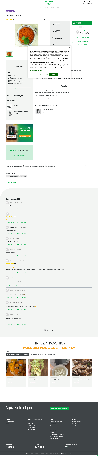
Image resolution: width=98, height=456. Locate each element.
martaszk (12, 214)
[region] (49, 62)
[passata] (16, 367)
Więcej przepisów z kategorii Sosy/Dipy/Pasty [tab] (17, 354)
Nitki (10, 382)
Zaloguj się (30, 423)
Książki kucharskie (54, 428)
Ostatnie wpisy (31, 429)
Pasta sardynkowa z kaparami (81, 380)
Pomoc (70, 453)
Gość (84, 30)
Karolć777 (12, 278)
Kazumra (12, 227)
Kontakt (36, 453)
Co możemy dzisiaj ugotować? (57, 434)
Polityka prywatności (54, 453)
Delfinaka (33, 382)
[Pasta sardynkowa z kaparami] (82, 367)
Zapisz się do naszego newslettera (59, 408)
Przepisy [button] (41, 7)
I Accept (54, 74)
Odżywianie (53, 430)
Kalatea (55, 382)
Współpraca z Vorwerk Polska (57, 436)
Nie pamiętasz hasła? (33, 427)
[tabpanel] (49, 376)
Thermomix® (53, 423)
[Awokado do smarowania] (38, 367)
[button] (84, 2)
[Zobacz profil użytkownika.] (77, 32)
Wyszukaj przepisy (10, 421)
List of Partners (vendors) (36, 70)
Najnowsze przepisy (10, 425)
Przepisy (8, 419)
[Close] (69, 47)
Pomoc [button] (57, 7)
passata (9, 380)
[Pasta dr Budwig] (60, 367)
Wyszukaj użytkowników (78, 425)
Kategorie (8, 423)
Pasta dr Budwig (55, 380)
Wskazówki (52, 432)
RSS (73, 428)
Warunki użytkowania (43, 453)
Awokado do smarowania (35, 380)
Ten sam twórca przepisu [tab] (37, 354)
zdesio (11, 261)
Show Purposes (44, 74)
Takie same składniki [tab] (50, 354)
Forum (51, 419)
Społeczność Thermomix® (56, 421)
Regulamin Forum (54, 438)
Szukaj (74, 419)
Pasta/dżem (23, 176)
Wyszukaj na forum (76, 423)
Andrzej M (77, 382)
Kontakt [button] (52, 7)
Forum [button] (46, 7)
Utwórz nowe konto (32, 425)
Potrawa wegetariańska (12, 176)
